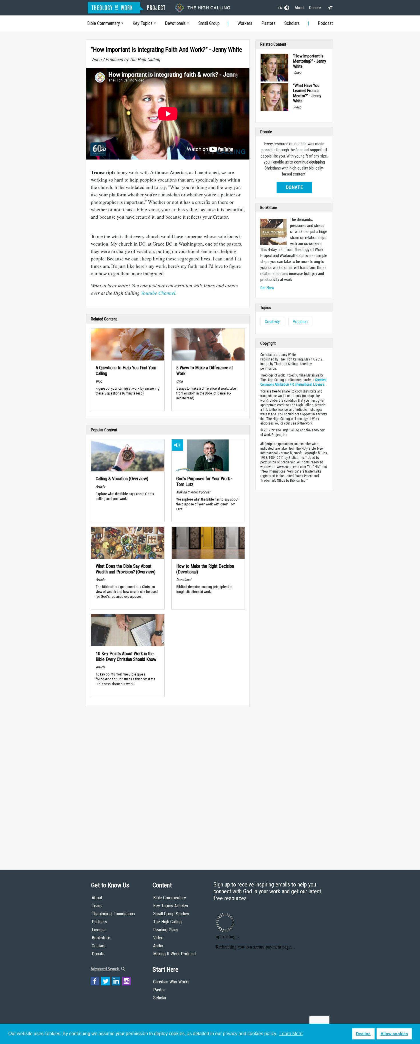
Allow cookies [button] (394, 1033)
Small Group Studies (171, 914)
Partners (99, 922)
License (99, 930)
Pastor (159, 990)
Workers (244, 23)
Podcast (325, 23)
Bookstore (101, 938)
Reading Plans (165, 930)
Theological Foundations (113, 914)
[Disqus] (168, 782)
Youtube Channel (158, 293)
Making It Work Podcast (174, 954)
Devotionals (175, 23)
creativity (272, 321)
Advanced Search (105, 969)
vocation (300, 321)
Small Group (209, 23)
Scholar (160, 998)
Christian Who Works (171, 982)
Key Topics (143, 23)
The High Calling (167, 922)
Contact (99, 946)
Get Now (267, 288)
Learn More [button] (291, 1033)
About (300, 7)
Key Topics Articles (170, 905)
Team (97, 905)
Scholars (292, 23)
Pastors (268, 23)
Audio (158, 946)
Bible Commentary (103, 23)
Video (158, 938)
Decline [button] (363, 1033)
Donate (315, 7)
